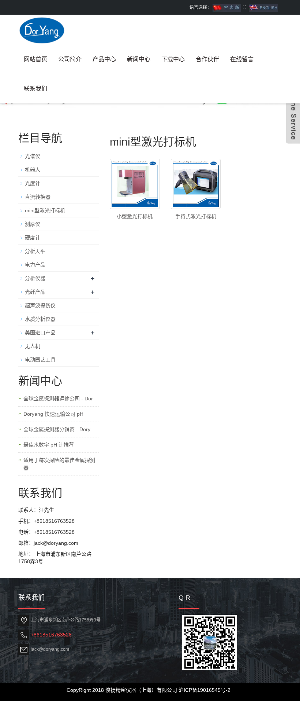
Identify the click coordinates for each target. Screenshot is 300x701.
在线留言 (242, 59)
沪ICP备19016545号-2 (204, 690)
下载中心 (173, 59)
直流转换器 (37, 197)
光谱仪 (32, 156)
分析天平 (35, 251)
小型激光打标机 (135, 216)
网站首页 (35, 59)
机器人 (32, 170)
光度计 (32, 183)
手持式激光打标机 (195, 216)
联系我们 (35, 88)
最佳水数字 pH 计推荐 (48, 445)
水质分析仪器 (40, 319)
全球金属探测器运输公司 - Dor (58, 398)
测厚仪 (32, 224)
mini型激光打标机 (45, 210)
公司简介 (70, 59)
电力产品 (35, 265)
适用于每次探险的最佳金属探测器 (59, 464)
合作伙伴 (207, 59)
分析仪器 (35, 278)
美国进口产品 (40, 332)
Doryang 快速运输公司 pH (53, 414)
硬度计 (32, 238)
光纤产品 (35, 292)
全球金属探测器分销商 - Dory (56, 429)
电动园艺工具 (40, 360)
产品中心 (104, 59)
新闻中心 (138, 59)
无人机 (32, 346)
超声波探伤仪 (40, 305)
